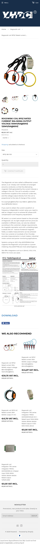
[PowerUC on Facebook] (18, 526)
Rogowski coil (15, 29)
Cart (36, 3)
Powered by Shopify (26, 532)
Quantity (5, 160)
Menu (6, 3)
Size (3, 150)
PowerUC (13, 532)
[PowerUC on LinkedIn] (21, 526)
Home (4, 29)
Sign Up (34, 516)
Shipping (5, 144)
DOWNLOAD (10, 315)
